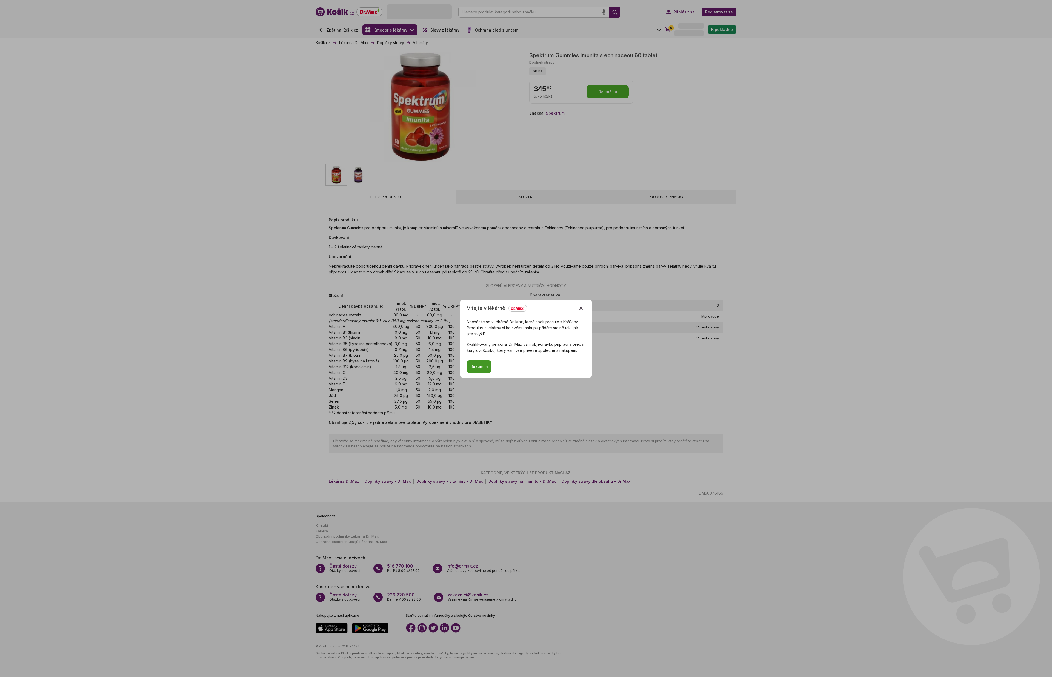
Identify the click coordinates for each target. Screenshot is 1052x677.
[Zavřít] (581, 308)
